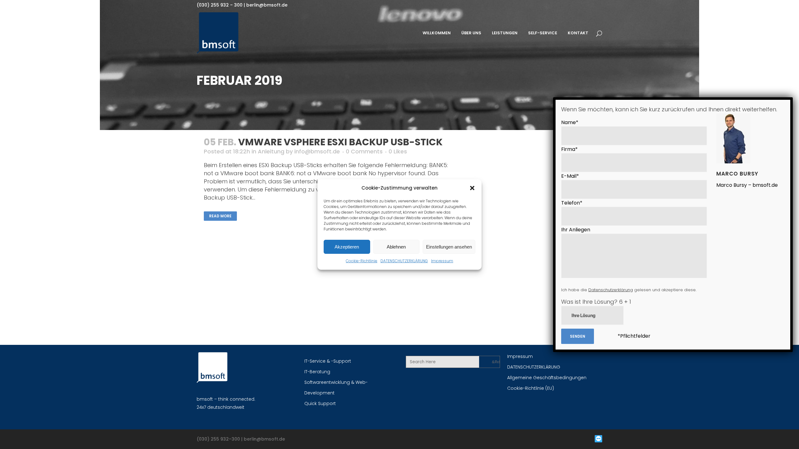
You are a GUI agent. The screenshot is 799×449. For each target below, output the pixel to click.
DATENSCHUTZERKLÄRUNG (404, 260)
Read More (220, 216)
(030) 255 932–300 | (220, 439)
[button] (472, 188)
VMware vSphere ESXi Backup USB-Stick (340, 142)
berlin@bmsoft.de (264, 439)
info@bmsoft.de (317, 151)
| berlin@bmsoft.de (265, 5)
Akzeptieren (347, 246)
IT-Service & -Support (327, 361)
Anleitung (271, 151)
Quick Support (320, 403)
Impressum (442, 260)
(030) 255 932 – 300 (220, 5)
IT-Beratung (317, 372)
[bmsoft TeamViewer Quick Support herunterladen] (502, 439)
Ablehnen (396, 246)
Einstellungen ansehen (449, 246)
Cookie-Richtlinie (361, 260)
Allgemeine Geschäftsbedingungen (546, 377)
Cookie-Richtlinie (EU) (530, 388)
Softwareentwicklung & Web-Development (336, 387)
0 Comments (364, 151)
